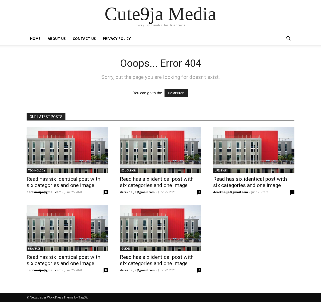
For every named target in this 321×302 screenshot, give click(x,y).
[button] (288, 39)
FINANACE (34, 248)
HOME (35, 38)
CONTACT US (84, 38)
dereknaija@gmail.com (44, 192)
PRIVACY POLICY (117, 38)
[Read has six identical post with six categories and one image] (67, 150)
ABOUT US (57, 38)
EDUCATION (128, 170)
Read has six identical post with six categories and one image (63, 182)
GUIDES (126, 248)
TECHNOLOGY (36, 170)
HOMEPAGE (176, 93)
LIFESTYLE (220, 170)
